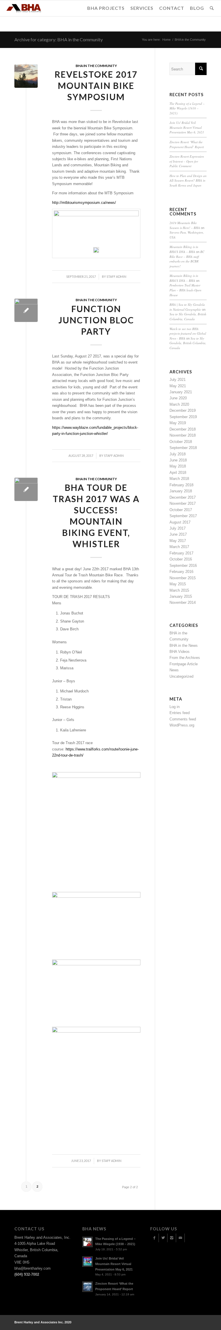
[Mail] (180, 1238)
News (174, 670)
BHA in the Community (96, 66)
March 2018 (179, 478)
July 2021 (177, 379)
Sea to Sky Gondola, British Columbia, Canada (187, 316)
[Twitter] (163, 1238)
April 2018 (177, 472)
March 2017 (179, 547)
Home (166, 39)
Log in (174, 707)
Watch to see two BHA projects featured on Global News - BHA (187, 333)
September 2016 (183, 565)
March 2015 (179, 590)
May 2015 (177, 584)
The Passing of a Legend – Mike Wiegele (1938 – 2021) (187, 108)
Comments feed (182, 719)
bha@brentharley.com (32, 1268)
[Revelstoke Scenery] (26, 76)
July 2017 (177, 528)
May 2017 (177, 541)
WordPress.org (181, 725)
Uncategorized (181, 676)
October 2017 (180, 510)
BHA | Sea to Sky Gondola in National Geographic (187, 307)
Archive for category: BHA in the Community (58, 39)
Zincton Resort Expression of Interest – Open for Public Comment (186, 161)
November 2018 (182, 435)
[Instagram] (171, 1238)
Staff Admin (114, 455)
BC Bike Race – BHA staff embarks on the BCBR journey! (186, 258)
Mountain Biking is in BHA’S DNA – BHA (183, 249)
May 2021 (177, 386)
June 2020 (178, 398)
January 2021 (180, 392)
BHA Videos (179, 651)
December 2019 (182, 410)
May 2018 (177, 466)
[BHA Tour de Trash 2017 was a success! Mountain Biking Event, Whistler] (26, 489)
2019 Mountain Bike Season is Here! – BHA (184, 225)
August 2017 (179, 522)
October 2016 (180, 559)
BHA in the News (183, 645)
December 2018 (182, 429)
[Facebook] (154, 1238)
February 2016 (181, 571)
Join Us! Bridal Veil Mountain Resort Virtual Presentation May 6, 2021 (186, 127)
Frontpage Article (183, 664)
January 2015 (180, 596)
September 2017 (183, 516)
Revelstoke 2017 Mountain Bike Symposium (96, 85)
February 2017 (181, 553)
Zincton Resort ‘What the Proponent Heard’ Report (186, 144)
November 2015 (182, 578)
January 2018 (180, 491)
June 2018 (178, 460)
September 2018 (183, 448)
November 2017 (182, 503)
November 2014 (182, 602)
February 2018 (181, 485)
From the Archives (184, 657)
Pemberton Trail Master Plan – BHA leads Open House (185, 290)
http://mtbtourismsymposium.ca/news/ (84, 202)
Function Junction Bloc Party (96, 319)
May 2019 (177, 423)
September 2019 (183, 417)
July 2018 (177, 454)
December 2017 (182, 497)
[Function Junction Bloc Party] (26, 310)
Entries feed (179, 713)
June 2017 (178, 534)
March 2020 (179, 404)
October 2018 (180, 441)
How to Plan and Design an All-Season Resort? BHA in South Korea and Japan (188, 180)
